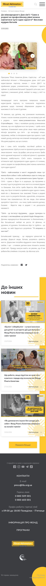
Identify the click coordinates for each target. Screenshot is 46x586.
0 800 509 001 (23, 496)
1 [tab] (9, 73)
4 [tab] (16, 73)
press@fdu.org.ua (23, 485)
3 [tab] (14, 73)
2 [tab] (11, 73)
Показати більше (23, 445)
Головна (4, 11)
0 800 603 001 (23, 499)
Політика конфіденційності (37, 576)
